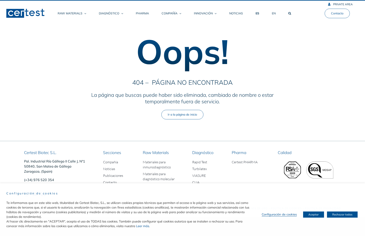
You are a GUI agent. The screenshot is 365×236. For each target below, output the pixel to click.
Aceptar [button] (313, 214)
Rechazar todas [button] (342, 214)
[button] (290, 13)
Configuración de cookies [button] (279, 214)
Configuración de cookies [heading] (32, 193)
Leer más (142, 226)
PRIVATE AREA (342, 4)
